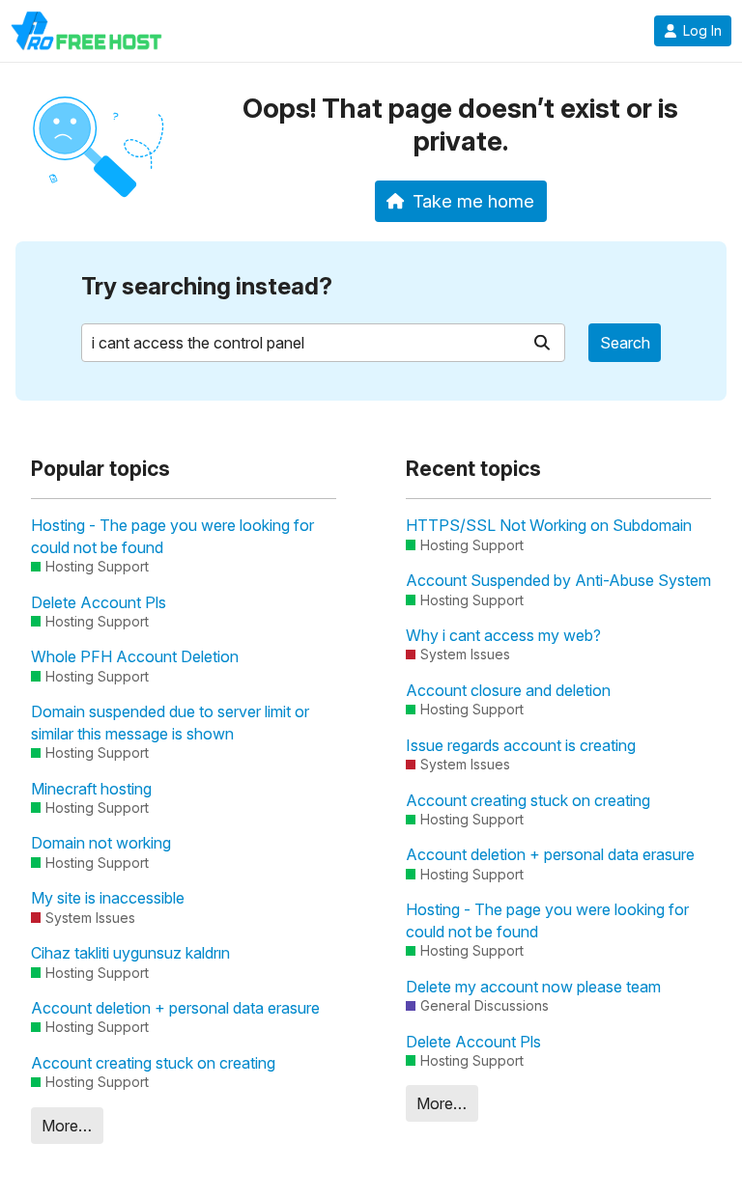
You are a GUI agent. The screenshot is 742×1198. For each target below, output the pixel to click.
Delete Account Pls (98, 602)
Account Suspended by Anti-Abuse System (558, 580)
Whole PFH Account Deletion (135, 656)
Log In (702, 31)
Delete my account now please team (533, 986)
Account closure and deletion (508, 690)
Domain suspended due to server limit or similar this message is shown (170, 722)
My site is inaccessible (108, 897)
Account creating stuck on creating (153, 1063)
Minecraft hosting (91, 788)
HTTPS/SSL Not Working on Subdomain (549, 525)
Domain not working (101, 842)
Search (625, 342)
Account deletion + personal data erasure (175, 1007)
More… (67, 1125)
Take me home (473, 200)
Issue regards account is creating (521, 745)
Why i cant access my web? (503, 635)
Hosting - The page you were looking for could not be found (172, 535)
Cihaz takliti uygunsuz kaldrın (130, 952)
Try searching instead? (206, 286)
